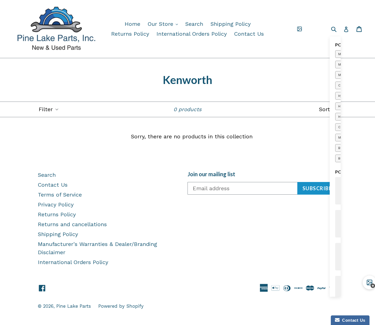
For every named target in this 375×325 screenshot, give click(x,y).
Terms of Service (60, 194)
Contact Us (249, 33)
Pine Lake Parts (73, 306)
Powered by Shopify (121, 306)
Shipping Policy (231, 24)
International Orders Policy (191, 33)
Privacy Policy (56, 204)
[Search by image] (299, 29)
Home (132, 24)
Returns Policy (130, 33)
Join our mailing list (211, 174)
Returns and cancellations (72, 224)
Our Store (164, 23)
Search (194, 24)
